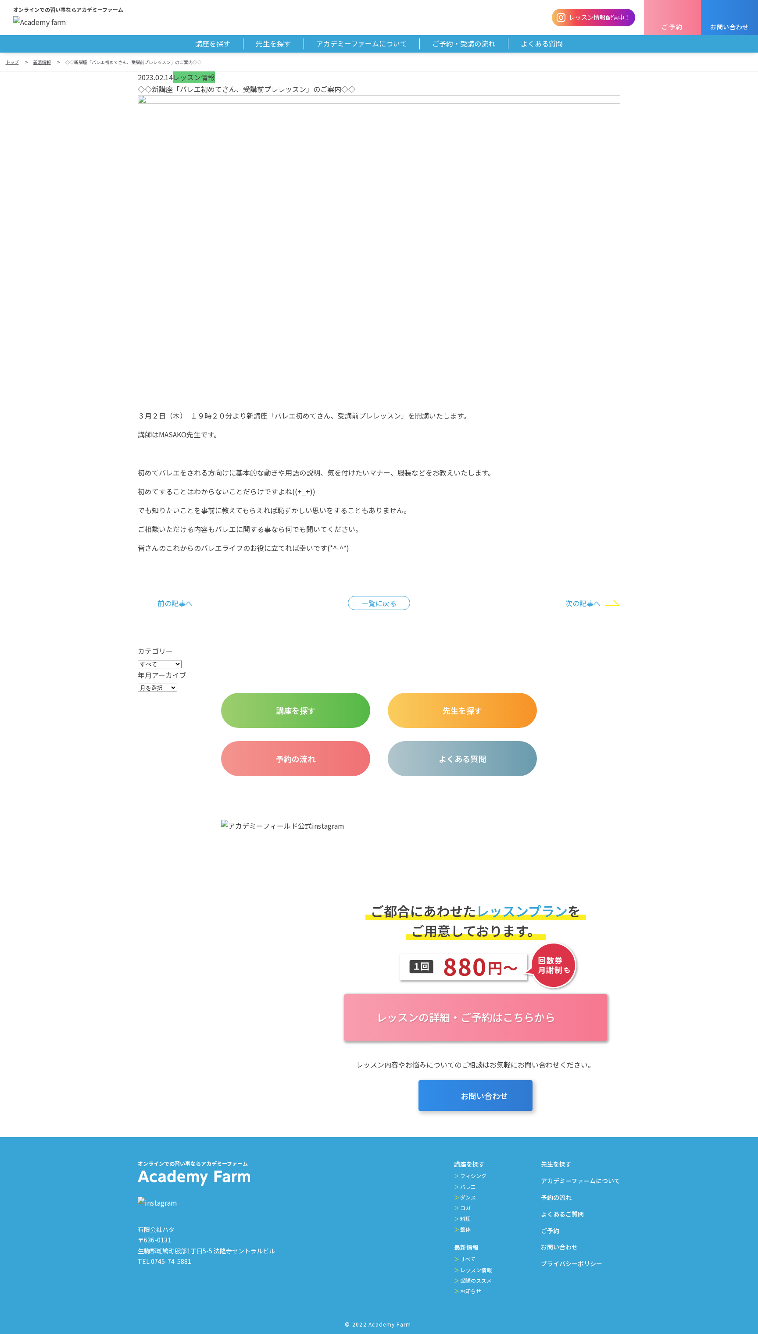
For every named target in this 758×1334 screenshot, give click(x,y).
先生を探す (556, 1164)
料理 (465, 1218)
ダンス (468, 1197)
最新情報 (466, 1247)
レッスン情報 (476, 1270)
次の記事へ (583, 603)
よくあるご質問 (562, 1214)
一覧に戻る (379, 603)
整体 (465, 1229)
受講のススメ (476, 1280)
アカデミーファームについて (580, 1180)
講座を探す (469, 1164)
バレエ (468, 1186)
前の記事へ (175, 603)
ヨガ (465, 1207)
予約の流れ (556, 1197)
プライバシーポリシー (571, 1263)
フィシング (473, 1175)
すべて (468, 1259)
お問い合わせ (559, 1246)
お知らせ (470, 1291)
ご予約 (550, 1230)
